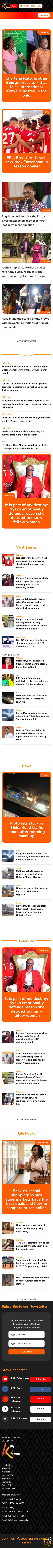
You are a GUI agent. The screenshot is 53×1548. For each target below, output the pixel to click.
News (18, 693)
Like (41, 1389)
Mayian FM (7, 1481)
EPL (47, 111)
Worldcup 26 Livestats (31, 6)
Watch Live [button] (43, 15)
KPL (4, 441)
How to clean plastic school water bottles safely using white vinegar (30, 1228)
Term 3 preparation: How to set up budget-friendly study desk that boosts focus (32, 1246)
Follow (41, 1398)
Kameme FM (8, 1475)
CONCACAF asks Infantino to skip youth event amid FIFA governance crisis (31, 643)
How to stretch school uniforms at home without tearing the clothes (32, 1280)
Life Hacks (42, 1142)
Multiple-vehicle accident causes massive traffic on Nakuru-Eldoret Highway (29, 874)
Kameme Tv (7, 1471)
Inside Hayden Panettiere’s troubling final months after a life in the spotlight (31, 664)
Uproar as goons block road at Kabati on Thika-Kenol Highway (32, 891)
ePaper (14, 6)
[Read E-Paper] (47, 1542)
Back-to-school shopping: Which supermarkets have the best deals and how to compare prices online (27, 1199)
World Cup (7, 414)
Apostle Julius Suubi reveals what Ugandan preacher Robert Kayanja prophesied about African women (24, 387)
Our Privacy (7, 1440)
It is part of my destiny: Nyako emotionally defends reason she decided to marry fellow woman (26, 513)
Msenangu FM (8, 1488)
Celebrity (44, 32)
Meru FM (6, 1478)
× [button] (50, 1539)
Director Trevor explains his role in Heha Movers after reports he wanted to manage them (31, 735)
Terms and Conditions (11, 1437)
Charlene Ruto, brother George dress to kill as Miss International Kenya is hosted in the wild (26, 87)
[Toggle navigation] (47, 6)
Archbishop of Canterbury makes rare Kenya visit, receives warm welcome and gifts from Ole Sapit (24, 272)
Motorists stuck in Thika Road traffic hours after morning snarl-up (31, 698)
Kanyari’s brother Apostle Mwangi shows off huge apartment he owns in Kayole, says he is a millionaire (26, 404)
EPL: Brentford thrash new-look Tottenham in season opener (26, 162)
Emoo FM (6, 1485)
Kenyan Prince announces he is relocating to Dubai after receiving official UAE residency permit (24, 370)
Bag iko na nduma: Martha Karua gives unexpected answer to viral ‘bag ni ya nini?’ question (23, 221)
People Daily (7, 1465)
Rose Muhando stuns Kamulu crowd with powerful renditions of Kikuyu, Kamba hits (25, 323)
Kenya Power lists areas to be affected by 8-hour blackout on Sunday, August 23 (32, 716)
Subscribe (26, 1351)
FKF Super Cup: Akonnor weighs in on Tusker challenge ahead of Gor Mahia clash (32, 681)
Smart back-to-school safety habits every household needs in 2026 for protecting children (32, 1263)
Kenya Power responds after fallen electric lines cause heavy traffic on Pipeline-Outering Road (31, 910)
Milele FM (6, 1468)
